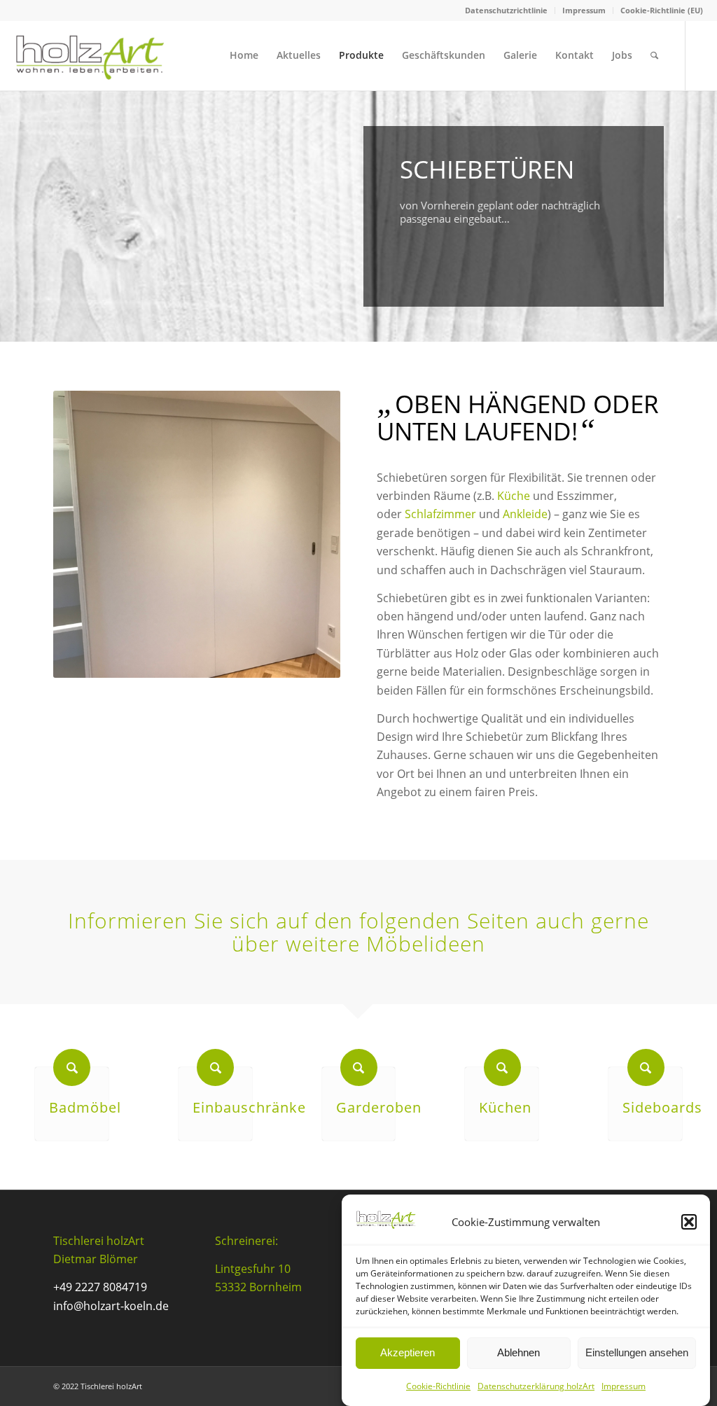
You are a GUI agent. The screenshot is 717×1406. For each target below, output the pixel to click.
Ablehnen (518, 1352)
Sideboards (662, 1107)
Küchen (505, 1107)
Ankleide (525, 514)
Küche (513, 495)
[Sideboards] (645, 1067)
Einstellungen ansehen (636, 1352)
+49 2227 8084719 (100, 1287)
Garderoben (379, 1107)
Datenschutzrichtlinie (506, 10)
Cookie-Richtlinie (438, 1386)
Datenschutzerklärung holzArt (536, 1386)
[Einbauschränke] (215, 1067)
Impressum (623, 1386)
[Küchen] (502, 1067)
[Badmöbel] (71, 1067)
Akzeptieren (407, 1352)
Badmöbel (85, 1107)
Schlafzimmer (440, 514)
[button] (689, 1222)
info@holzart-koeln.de (111, 1306)
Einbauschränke (249, 1107)
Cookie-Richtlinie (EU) (661, 10)
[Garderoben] (358, 1067)
